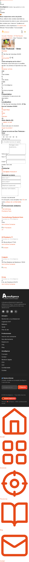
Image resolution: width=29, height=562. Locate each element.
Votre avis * (5, 154)
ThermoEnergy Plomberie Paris (12, 217)
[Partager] (12, 57)
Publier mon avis (7, 164)
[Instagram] (7, 311)
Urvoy (4, 277)
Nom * (4, 157)
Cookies (4, 370)
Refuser (2, 27)
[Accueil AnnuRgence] (5, 31)
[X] (15, 311)
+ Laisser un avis (7, 122)
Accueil (4, 36)
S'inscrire (22, 387)
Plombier (10, 36)
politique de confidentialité (13, 202)
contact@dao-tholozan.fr (9, 171)
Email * (4, 162)
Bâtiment (4, 324)
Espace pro (5, 342)
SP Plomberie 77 (7, 237)
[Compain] (14, 251)
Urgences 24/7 (6, 321)
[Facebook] (3, 311)
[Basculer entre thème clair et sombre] (22, 31)
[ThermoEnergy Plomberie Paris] (14, 211)
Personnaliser (9, 27)
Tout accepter (18, 27)
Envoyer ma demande (8, 197)
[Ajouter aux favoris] (10, 57)
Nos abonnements (7, 339)
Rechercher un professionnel (11, 319)
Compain (5, 257)
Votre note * (5, 135)
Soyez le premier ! (7, 128)
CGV (3, 365)
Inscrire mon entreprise (9, 336)
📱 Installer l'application (9, 398)
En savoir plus (21, 25)
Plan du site (5, 329)
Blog (3, 347)
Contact (4, 357)
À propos (4, 354)
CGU (23, 199)
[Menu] (25, 32)
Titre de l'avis (6, 139)
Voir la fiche (5, 224)
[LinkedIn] (11, 311)
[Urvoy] (14, 271)
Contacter (12, 224)
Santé (3, 327)
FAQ (3, 344)
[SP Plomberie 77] (14, 231)
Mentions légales (7, 359)
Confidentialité (6, 367)
